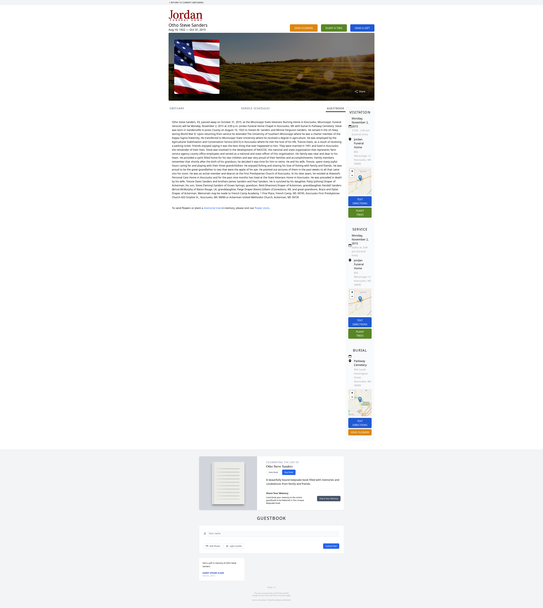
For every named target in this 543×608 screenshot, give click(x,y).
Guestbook (335, 108)
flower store (262, 208)
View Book (273, 472)
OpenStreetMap (274, 600)
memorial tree (212, 208)
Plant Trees (360, 212)
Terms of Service (279, 595)
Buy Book (289, 472)
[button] (360, 178)
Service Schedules (255, 108)
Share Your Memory (328, 498)
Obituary (177, 108)
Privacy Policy (263, 595)
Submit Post (331, 546)
